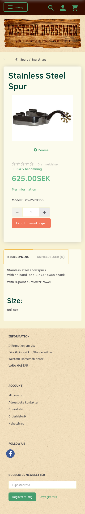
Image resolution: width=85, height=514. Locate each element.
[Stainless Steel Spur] (42, 118)
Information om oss (21, 345)
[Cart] (74, 7)
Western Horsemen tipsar (25, 359)
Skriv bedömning (29, 169)
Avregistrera (48, 497)
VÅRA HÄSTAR (18, 365)
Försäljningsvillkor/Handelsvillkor (30, 352)
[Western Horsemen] (42, 33)
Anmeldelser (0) (51, 256)
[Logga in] (62, 7)
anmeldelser (48, 164)
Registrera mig (22, 497)
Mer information (24, 189)
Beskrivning (18, 256)
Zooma (43, 150)
